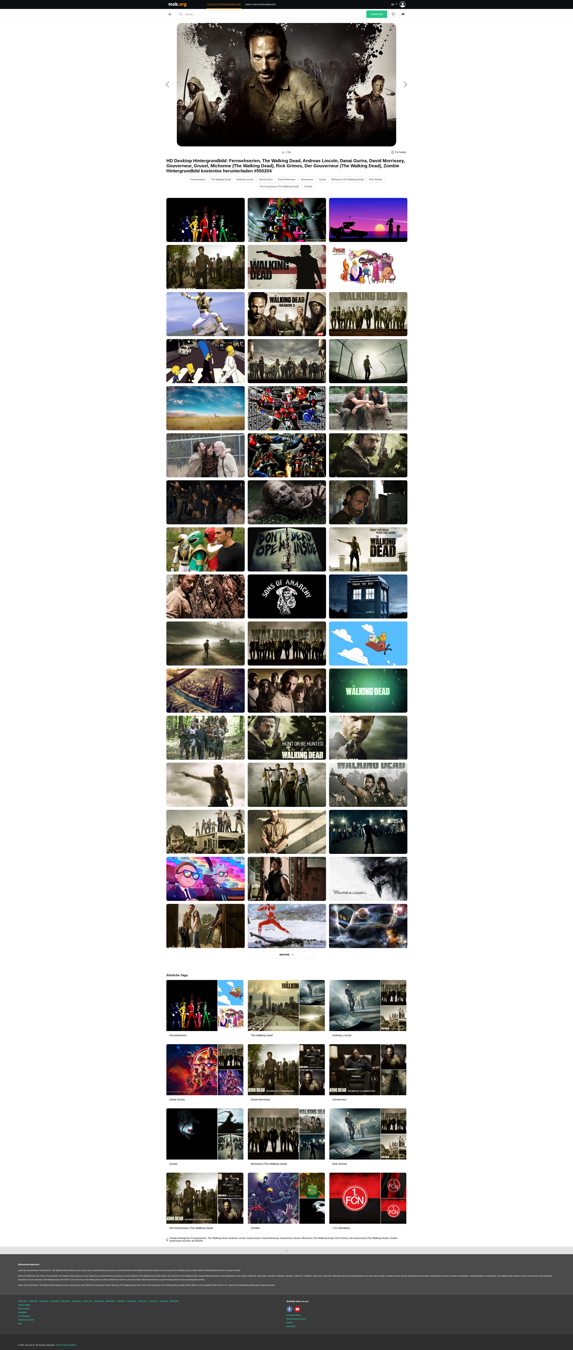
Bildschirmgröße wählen (296, 1319)
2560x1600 (174, 1301)
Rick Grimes (375, 179)
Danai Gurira (266, 179)
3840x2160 (43, 1301)
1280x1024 (76, 1301)
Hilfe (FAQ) (290, 1326)
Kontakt (289, 1323)
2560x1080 (98, 1301)
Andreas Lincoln (245, 179)
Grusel (322, 179)
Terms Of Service (63, 1345)
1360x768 (163, 1301)
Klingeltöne (22, 1312)
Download (377, 14)
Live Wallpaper (24, 1316)
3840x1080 (110, 1301)
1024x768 (153, 1301)
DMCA (73, 1345)
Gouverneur (307, 179)
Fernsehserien (197, 179)
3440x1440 (87, 1301)
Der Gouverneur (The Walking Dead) (279, 186)
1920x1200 (142, 1301)
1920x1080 (22, 1301)
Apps (20, 1324)
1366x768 (33, 1301)
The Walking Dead (221, 179)
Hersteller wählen (293, 1315)
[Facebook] (290, 1311)
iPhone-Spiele (24, 1309)
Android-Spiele (24, 1305)
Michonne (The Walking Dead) (347, 179)
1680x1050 (131, 1301)
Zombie (308, 186)
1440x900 (121, 1301)
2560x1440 (65, 1301)
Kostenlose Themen (26, 1320)
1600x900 (54, 1301)
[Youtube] (298, 1311)
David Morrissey (286, 179)
